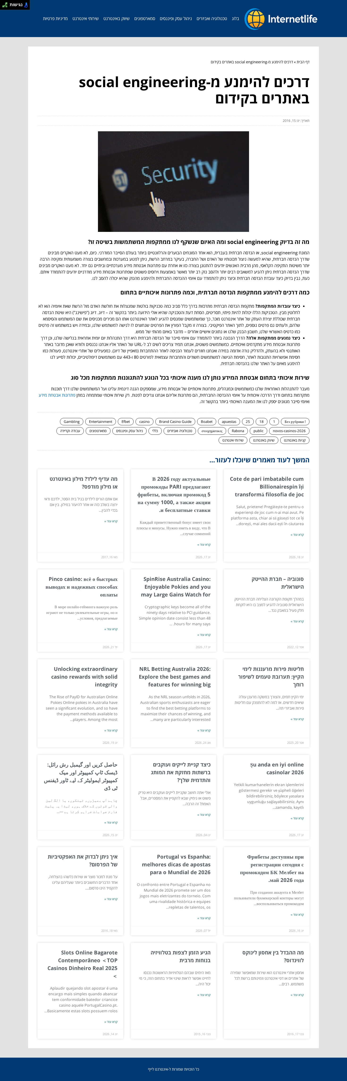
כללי (155, 430)
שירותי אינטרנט (85, 18)
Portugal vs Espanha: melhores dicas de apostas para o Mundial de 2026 (176, 864)
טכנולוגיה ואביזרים (212, 18)
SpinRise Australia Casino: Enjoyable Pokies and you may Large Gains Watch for (176, 586)
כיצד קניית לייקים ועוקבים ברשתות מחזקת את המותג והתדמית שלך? (181, 772)
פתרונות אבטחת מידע (57, 395)
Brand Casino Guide (175, 421)
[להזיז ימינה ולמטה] (6, 6)
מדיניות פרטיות (55, 18)
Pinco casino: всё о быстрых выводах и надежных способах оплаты (82, 586)
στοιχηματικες (212, 430)
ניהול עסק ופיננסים (176, 18)
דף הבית (303, 61)
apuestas (229, 421)
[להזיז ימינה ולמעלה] (6, 3)
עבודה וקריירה (70, 430)
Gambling (72, 421)
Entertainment (100, 421)
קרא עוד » (297, 534)
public (258, 430)
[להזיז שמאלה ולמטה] (3, 6)
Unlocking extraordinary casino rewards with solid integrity (84, 676)
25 (248, 421)
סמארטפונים (144, 18)
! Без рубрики (295, 421)
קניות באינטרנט (295, 440)
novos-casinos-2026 (289, 430)
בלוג (235, 18)
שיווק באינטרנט (116, 18)
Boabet (206, 421)
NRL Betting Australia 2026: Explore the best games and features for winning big (175, 676)
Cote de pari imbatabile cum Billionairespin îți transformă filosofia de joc (267, 486)
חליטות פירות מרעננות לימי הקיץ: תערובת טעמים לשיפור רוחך (271, 676)
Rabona (238, 430)
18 (261, 421)
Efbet (126, 421)
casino (144, 421)
